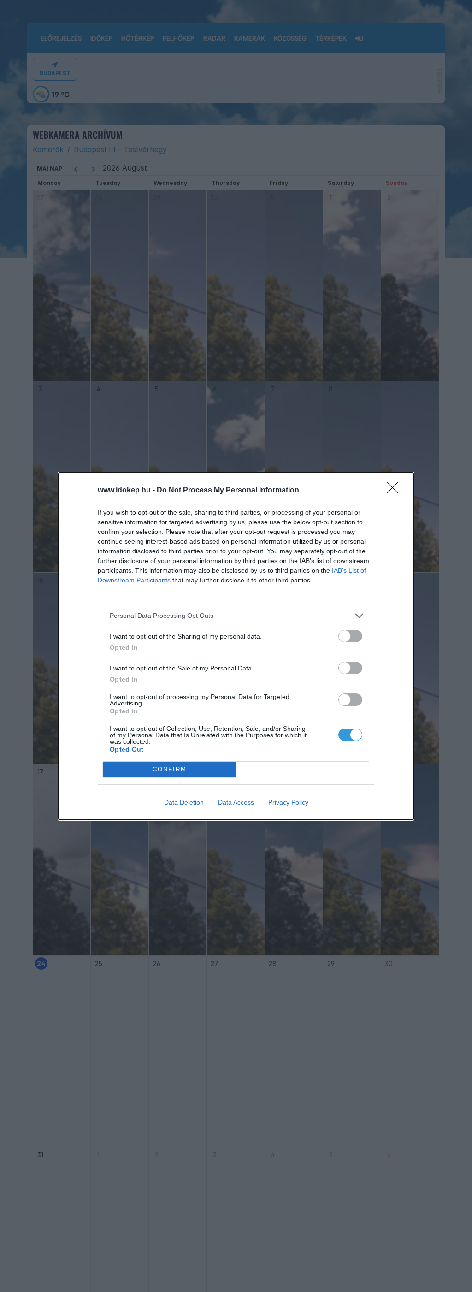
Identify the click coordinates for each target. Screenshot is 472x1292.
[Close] (395, 490)
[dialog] (236, 646)
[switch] (350, 636)
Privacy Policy (288, 802)
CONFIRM (170, 769)
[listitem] (236, 616)
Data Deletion (184, 802)
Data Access (236, 802)
